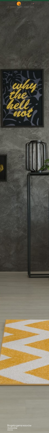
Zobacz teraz (10, 429)
